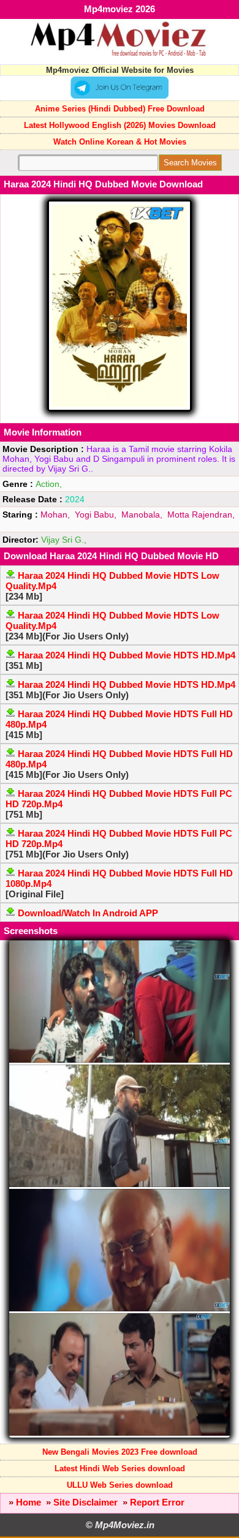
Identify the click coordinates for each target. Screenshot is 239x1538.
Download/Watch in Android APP (88, 913)
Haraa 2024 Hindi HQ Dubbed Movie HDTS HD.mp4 (126, 655)
